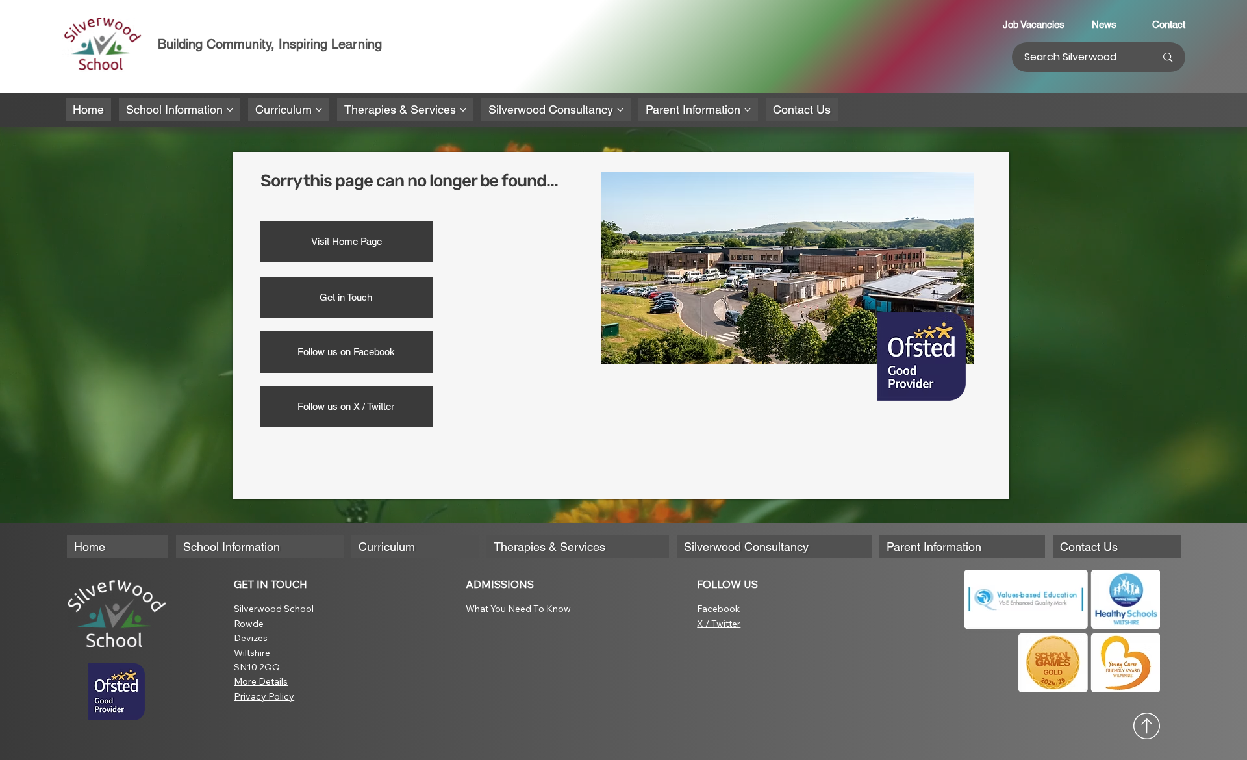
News (1104, 24)
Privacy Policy (264, 696)
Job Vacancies (1033, 24)
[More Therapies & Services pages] (463, 110)
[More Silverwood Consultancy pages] (620, 110)
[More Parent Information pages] (747, 110)
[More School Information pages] (230, 110)
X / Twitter (718, 623)
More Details (261, 681)
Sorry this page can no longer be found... (409, 181)
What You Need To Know (518, 608)
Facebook (718, 608)
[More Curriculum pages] (319, 110)
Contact (1168, 24)
